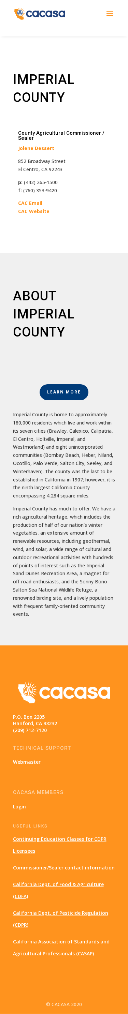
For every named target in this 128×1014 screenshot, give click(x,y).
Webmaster (27, 762)
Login (19, 806)
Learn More (64, 392)
